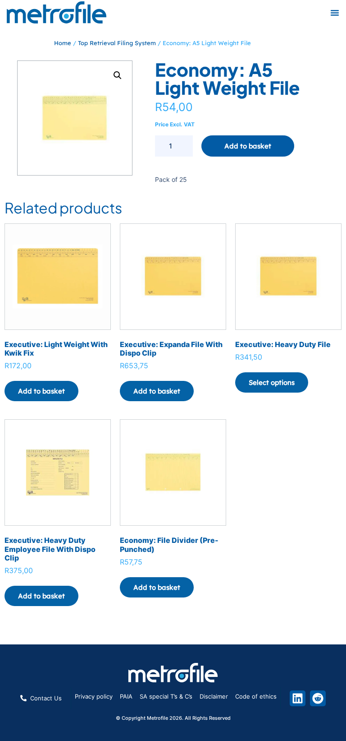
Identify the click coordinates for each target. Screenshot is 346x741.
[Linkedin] (297, 698)
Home (62, 42)
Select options (272, 382)
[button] (117, 75)
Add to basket (247, 146)
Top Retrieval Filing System (117, 42)
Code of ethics (256, 696)
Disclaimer (214, 696)
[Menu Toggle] (334, 12)
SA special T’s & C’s (166, 696)
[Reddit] (318, 698)
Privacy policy (94, 696)
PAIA (126, 696)
